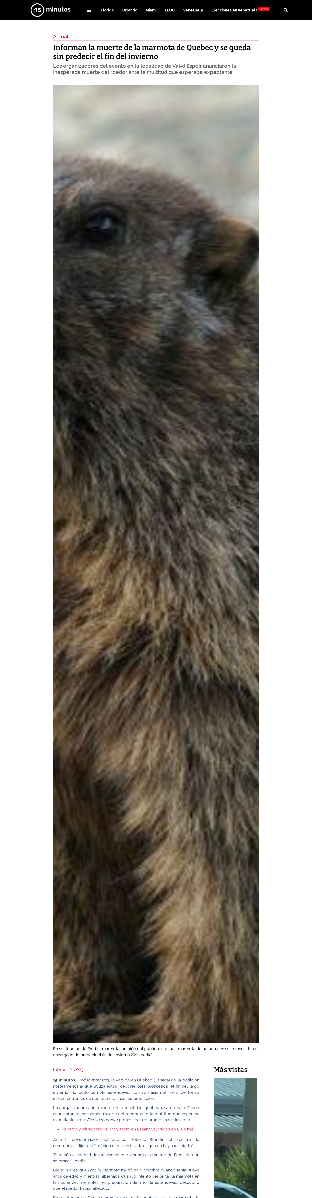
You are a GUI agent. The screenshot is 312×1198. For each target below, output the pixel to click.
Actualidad (66, 37)
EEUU (170, 10)
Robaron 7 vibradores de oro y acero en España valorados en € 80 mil (127, 1129)
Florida (107, 10)
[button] (88, 10)
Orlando (129, 10)
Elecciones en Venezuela (240, 9)
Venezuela (193, 10)
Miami (151, 10)
